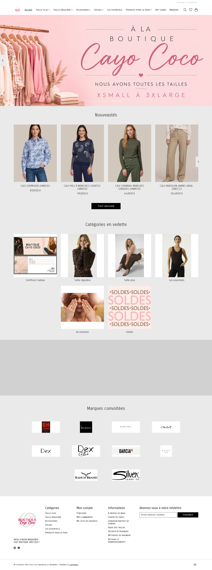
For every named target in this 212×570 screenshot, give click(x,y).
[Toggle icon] (185, 9)
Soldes (129, 332)
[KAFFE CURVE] (166, 451)
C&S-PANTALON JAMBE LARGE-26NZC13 (177, 187)
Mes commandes (85, 517)
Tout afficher (106, 206)
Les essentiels (114, 10)
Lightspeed (74, 565)
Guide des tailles (116, 527)
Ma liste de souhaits (87, 521)
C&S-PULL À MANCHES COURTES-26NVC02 (82, 187)
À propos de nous (116, 513)
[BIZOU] (86, 427)
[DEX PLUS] (86, 451)
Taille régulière (82, 280)
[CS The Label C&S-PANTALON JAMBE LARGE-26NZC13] (176, 153)
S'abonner (188, 514)
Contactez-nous (116, 517)
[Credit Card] (195, 564)
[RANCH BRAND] (86, 475)
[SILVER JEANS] (126, 475)
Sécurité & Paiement (118, 531)
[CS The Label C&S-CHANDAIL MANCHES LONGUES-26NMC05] (129, 153)
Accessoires (82, 332)
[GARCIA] (126, 451)
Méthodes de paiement (119, 535)
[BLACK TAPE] (126, 427)
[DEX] (46, 451)
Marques (174, 10)
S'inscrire (81, 513)
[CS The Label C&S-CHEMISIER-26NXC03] (35, 153)
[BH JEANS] (46, 427)
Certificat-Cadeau (35, 280)
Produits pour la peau (56, 532)
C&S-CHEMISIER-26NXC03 (35, 185)
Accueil (28, 10)
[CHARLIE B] (166, 427)
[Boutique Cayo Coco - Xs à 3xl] (18, 10)
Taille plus (129, 280)
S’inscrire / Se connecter (187, 2)
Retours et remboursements (116, 540)
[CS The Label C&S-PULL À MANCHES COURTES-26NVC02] (82, 153)
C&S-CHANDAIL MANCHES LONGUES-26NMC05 (129, 187)
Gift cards (160, 10)
